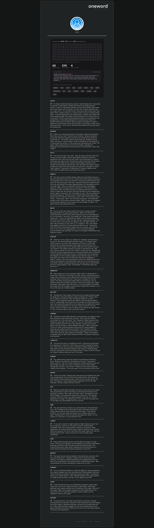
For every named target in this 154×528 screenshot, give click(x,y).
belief (52, 208)
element (53, 467)
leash (52, 481)
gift (51, 387)
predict (53, 174)
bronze (53, 453)
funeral (53, 313)
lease (52, 514)
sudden (53, 356)
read (95, 8)
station (53, 236)
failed (52, 101)
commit (53, 421)
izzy (77, 32)
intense (53, 131)
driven (52, 372)
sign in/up (104, 8)
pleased (53, 498)
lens (52, 439)
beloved (53, 292)
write (99, 8)
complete (53, 340)
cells (52, 152)
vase (51, 405)
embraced (53, 270)
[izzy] (77, 23)
